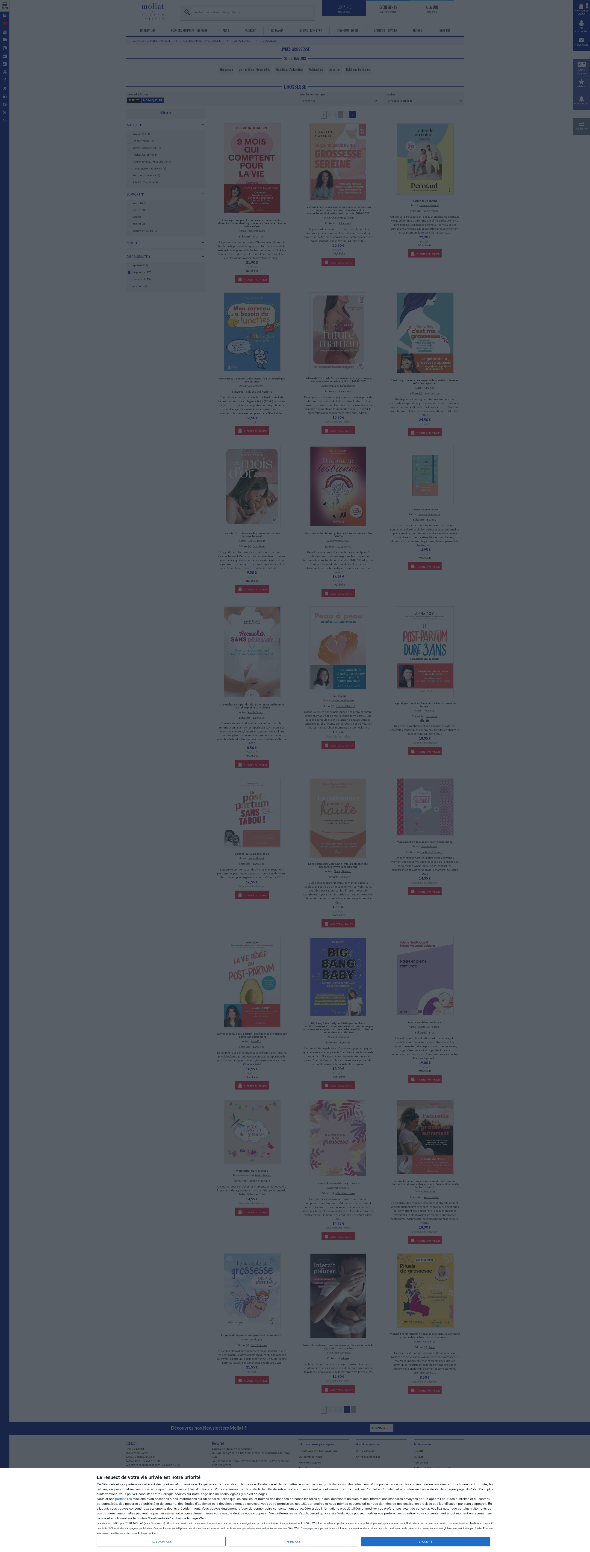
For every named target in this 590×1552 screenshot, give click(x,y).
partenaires (123, 1498)
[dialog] (295, 1510)
